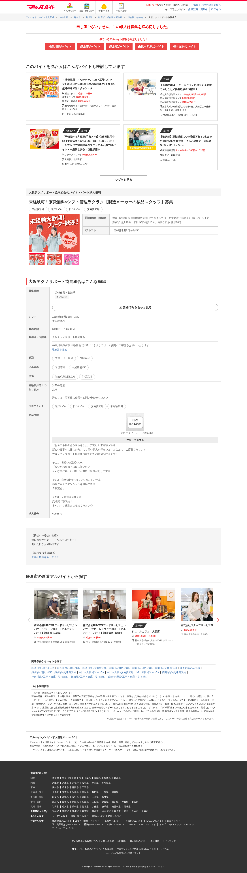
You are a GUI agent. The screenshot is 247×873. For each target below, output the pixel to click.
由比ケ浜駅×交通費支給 (120, 672)
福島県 (115, 792)
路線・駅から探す (79, 816)
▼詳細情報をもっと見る (45, 557)
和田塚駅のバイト (184, 46)
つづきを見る (123, 179)
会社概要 (154, 841)
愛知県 (55, 787)
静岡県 (75, 787)
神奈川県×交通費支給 (94, 668)
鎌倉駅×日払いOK (41, 672)
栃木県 (107, 778)
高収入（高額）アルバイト (88, 821)
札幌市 (145, 811)
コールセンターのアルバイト (142, 824)
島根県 (65, 802)
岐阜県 (65, 787)
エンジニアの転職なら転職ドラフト (123, 852)
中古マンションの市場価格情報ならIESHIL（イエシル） (144, 849)
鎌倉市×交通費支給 (166, 668)
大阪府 (55, 782)
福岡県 (55, 806)
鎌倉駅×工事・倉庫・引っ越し (88, 676)
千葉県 (87, 778)
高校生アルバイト (113, 821)
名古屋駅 (106, 811)
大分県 (95, 806)
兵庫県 (65, 782)
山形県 (105, 792)
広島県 (85, 802)
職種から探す (98, 816)
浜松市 (95, 811)
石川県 (95, 797)
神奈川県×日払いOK (68, 668)
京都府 (75, 782)
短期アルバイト (174, 821)
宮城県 (85, 792)
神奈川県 (66, 778)
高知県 (135, 802)
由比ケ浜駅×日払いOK (91, 672)
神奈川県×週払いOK (42, 668)
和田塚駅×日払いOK (147, 672)
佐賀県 (65, 806)
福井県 (105, 797)
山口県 (95, 802)
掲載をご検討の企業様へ (207, 4)
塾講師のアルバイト (62, 821)
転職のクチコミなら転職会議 (99, 849)
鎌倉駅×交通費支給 (65, 672)
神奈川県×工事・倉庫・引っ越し (49, 676)
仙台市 (135, 811)
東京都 (55, 778)
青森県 (65, 792)
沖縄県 (127, 806)
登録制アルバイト (134, 821)
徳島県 (105, 802)
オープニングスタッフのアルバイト (176, 824)
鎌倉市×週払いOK (119, 668)
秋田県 (95, 792)
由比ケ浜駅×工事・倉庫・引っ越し (128, 676)
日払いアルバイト (155, 821)
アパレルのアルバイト (63, 828)
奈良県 (95, 782)
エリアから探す (59, 816)
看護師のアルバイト (93, 824)
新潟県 (65, 797)
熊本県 (85, 806)
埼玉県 (77, 778)
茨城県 (97, 778)
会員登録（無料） (198, 9)
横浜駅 (85, 811)
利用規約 (122, 841)
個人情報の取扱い (138, 841)
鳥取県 (55, 802)
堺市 (126, 811)
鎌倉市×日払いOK (142, 668)
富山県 (85, 797)
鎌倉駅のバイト (119, 46)
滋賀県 (85, 782)
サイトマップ (169, 841)
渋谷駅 (55, 811)
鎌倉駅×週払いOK (190, 668)
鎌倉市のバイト (90, 46)
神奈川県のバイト (60, 46)
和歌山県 (106, 782)
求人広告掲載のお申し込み (85, 841)
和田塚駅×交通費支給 (174, 672)
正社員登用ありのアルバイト (66, 824)
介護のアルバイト (115, 824)
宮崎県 (105, 806)
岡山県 (75, 802)
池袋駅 (75, 811)
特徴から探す (114, 816)
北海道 (55, 792)
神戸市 (117, 811)
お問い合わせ (107, 841)
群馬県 (117, 778)
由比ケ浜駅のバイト (151, 46)
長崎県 (75, 806)
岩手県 (75, 792)
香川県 (115, 802)
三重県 (85, 787)
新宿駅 (65, 811)
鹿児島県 (116, 806)
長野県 (75, 797)
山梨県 (55, 797)
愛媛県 (125, 802)
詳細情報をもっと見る (137, 307)
